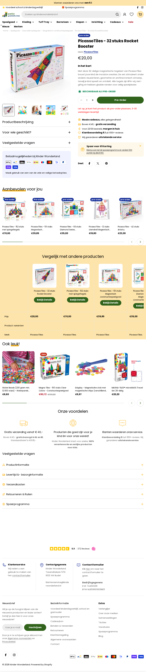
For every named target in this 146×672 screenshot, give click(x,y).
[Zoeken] (117, 14)
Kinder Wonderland (20, 664)
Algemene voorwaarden (20, 638)
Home (5, 30)
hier (88, 568)
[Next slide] (140, 241)
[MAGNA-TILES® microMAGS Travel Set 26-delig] (128, 367)
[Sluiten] (140, 145)
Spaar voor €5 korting (99, 146)
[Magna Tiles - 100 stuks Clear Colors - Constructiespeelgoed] (55, 367)
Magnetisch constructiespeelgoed (58, 30)
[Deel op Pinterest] (106, 163)
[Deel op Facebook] (89, 163)
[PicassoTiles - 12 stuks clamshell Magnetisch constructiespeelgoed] (102, 209)
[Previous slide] (131, 241)
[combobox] (71, 14)
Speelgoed (15, 30)
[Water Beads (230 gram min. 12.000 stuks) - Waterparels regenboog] (18, 367)
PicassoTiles (91, 51)
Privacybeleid (8, 641)
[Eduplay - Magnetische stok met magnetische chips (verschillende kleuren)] (91, 367)
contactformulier (21, 575)
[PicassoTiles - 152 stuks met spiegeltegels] (15, 209)
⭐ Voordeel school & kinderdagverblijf (22, 7)
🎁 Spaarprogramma (73, 7)
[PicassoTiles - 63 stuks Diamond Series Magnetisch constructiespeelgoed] (73, 209)
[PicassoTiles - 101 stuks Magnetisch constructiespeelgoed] (44, 209)
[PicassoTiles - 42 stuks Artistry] (131, 209)
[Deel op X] (98, 163)
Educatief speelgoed (31, 30)
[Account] (124, 14)
